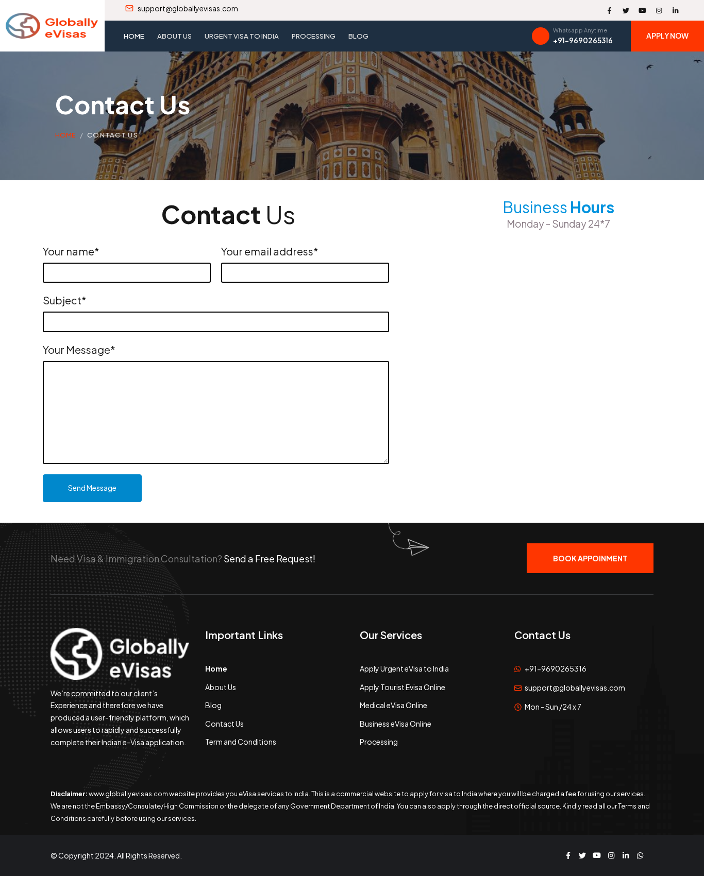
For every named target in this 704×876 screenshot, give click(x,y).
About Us (174, 36)
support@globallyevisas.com (575, 687)
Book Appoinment (590, 558)
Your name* (71, 251)
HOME (65, 135)
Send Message (92, 487)
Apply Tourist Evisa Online (402, 687)
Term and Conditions (240, 741)
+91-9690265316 (555, 668)
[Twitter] (625, 10)
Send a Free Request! (269, 558)
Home (134, 36)
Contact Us (112, 135)
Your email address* (270, 251)
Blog (358, 36)
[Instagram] (658, 10)
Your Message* (79, 349)
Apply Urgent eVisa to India (404, 668)
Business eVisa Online (395, 723)
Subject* (65, 300)
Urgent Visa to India (242, 36)
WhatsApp (640, 855)
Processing (314, 36)
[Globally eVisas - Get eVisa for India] (52, 26)
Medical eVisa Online (393, 705)
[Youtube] (642, 10)
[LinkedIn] (675, 10)
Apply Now (667, 35)
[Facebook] (609, 10)
